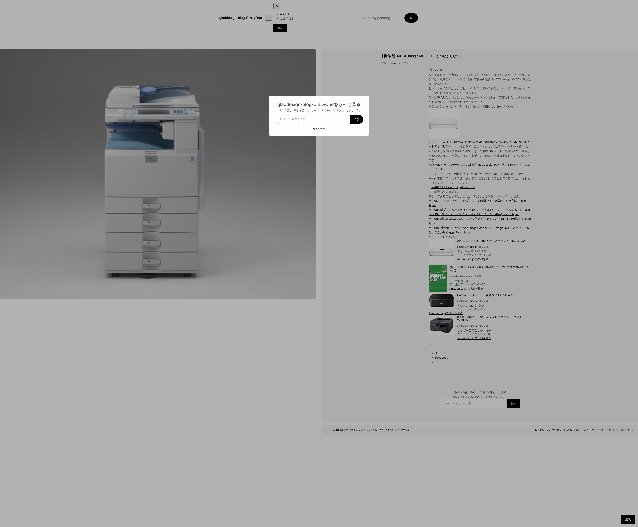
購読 (356, 119)
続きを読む (319, 128)
